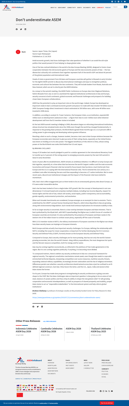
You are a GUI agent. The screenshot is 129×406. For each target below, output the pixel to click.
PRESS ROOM (105, 360)
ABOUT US (53, 7)
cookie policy (43, 403)
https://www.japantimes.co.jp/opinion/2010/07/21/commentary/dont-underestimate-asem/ (66, 297)
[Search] (125, 7)
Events (68, 360)
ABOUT (50, 360)
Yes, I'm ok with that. (107, 403)
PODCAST (108, 7)
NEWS (93, 7)
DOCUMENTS (87, 7)
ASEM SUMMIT (62, 7)
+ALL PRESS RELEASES (49, 321)
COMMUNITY (100, 7)
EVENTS (79, 7)
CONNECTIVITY (71, 7)
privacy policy (54, 403)
